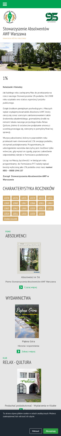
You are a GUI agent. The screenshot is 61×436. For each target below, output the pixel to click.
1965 (41, 203)
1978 (6, 197)
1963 (6, 208)
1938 (41, 213)
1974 (32, 197)
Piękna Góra (28, 341)
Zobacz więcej (28, 351)
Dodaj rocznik (10, 218)
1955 (49, 208)
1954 (6, 213)
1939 (32, 213)
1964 (49, 203)
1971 (49, 197)
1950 (24, 213)
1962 (15, 208)
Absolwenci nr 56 (30, 277)
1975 (24, 197)
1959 (32, 208)
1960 (24, 208)
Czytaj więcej (30, 287)
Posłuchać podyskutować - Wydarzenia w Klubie (30, 405)
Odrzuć (35, 431)
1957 (41, 208)
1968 (15, 203)
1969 (6, 203)
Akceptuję (51, 431)
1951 (15, 213)
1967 (24, 203)
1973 (41, 197)
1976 (15, 197)
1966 (32, 203)
